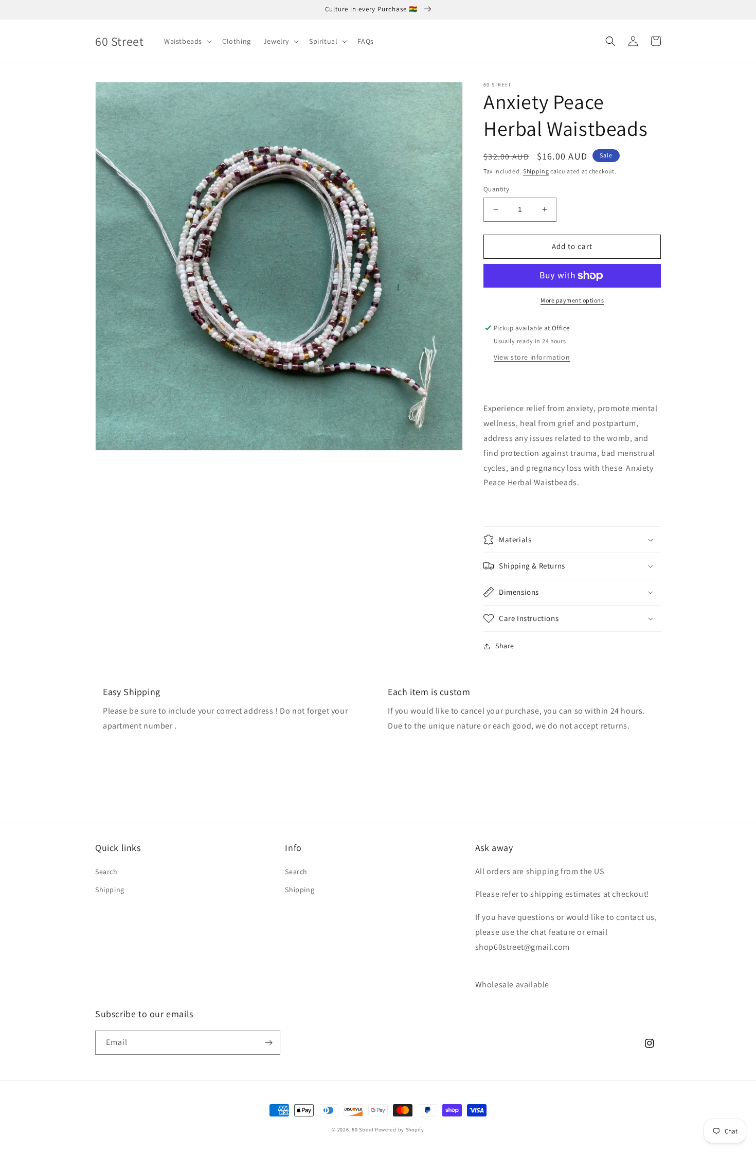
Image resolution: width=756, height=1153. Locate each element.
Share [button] (504, 645)
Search (106, 871)
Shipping (536, 171)
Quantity (496, 189)
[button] (187, 41)
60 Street (362, 1129)
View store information (532, 357)
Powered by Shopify (399, 1129)
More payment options (572, 300)
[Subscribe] (268, 1043)
